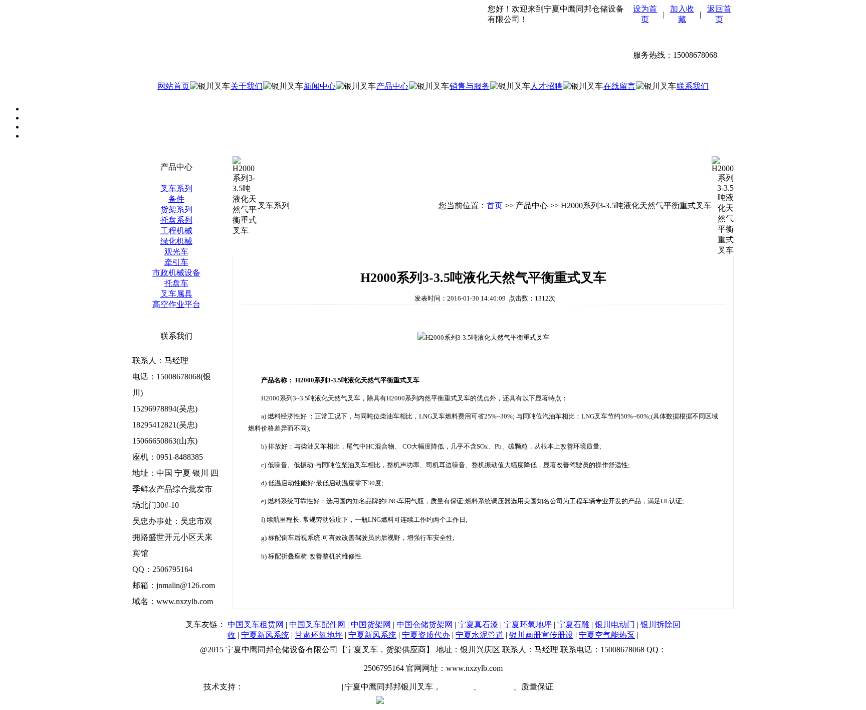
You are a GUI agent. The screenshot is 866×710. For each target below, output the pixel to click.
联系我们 (693, 86)
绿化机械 (176, 241)
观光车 (176, 251)
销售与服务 (470, 86)
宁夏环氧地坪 (528, 624)
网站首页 (173, 86)
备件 (176, 199)
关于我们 (247, 86)
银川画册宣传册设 (541, 635)
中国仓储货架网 (424, 624)
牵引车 (176, 262)
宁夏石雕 (573, 624)
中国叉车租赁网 (256, 624)
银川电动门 (615, 624)
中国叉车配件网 (317, 624)
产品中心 (392, 86)
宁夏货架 (497, 686)
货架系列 (176, 209)
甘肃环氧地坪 (319, 635)
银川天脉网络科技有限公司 (292, 686)
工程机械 (176, 230)
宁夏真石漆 (478, 624)
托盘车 (176, 283)
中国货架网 (371, 624)
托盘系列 (176, 220)
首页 (495, 205)
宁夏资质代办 (426, 635)
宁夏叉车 (457, 686)
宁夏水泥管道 (480, 635)
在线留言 (619, 86)
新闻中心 (320, 86)
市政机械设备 (176, 272)
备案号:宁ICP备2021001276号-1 (610, 686)
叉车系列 (176, 188)
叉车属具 (176, 294)
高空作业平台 (176, 304)
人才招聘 (546, 86)
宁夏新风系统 (265, 635)
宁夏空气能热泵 (607, 635)
